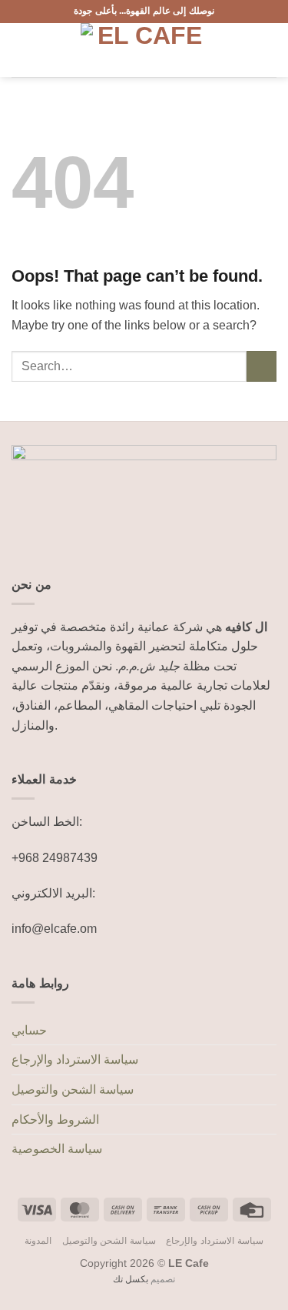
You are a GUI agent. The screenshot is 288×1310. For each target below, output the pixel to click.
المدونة (38, 1240)
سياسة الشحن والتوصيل (73, 1089)
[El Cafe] (144, 50)
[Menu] (21, 50)
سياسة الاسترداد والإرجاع (75, 1059)
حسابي (29, 1030)
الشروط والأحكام (55, 1119)
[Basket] (268, 50)
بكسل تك (130, 1279)
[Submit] (261, 366)
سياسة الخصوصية (57, 1148)
